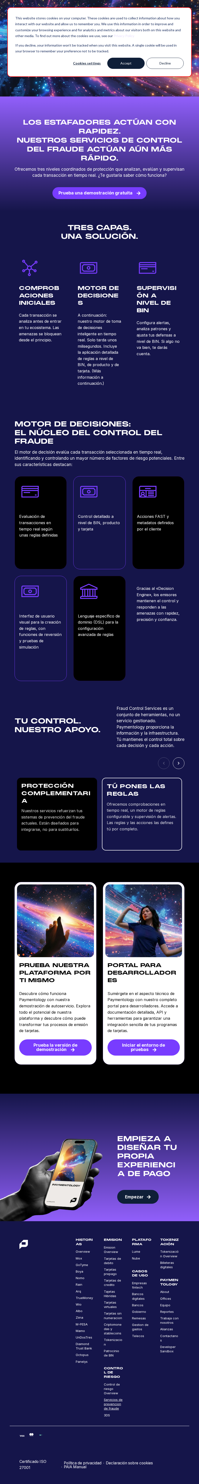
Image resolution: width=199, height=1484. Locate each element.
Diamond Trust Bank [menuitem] (84, 1346)
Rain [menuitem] (79, 1284)
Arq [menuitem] (78, 1291)
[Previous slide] (164, 763)
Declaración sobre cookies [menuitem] (129, 1463)
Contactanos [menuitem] (169, 1338)
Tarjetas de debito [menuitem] (112, 1261)
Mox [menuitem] (79, 1258)
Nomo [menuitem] (80, 1278)
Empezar (134, 1196)
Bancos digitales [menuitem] (138, 1296)
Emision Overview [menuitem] (111, 1249)
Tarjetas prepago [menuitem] (110, 1271)
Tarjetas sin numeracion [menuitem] (113, 1315)
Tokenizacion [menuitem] (113, 1342)
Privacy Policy (124, 36)
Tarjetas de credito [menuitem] (112, 1282)
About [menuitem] (164, 1292)
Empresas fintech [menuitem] (139, 1285)
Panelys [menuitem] (82, 1362)
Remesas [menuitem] (139, 1318)
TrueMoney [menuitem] (84, 1298)
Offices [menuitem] (165, 1298)
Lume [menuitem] (136, 1251)
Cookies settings (87, 63)
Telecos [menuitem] (138, 1336)
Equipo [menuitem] (165, 1305)
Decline (165, 63)
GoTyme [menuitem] (82, 1265)
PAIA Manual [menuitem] (75, 1467)
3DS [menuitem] (107, 1415)
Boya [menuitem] (79, 1271)
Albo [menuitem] (79, 1311)
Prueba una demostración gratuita (95, 192)
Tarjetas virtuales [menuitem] (110, 1304)
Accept (126, 63)
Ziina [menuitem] (79, 1317)
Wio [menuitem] (79, 1304)
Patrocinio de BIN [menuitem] (111, 1353)
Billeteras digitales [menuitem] (167, 1265)
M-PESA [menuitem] (82, 1324)
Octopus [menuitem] (82, 1355)
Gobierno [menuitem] (139, 1312)
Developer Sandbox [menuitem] (168, 1349)
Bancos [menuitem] (137, 1305)
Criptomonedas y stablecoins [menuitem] (113, 1329)
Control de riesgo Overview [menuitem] (112, 1388)
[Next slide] (178, 763)
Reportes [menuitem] (167, 1312)
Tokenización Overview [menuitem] (169, 1254)
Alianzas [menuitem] (166, 1329)
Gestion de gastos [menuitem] (140, 1327)
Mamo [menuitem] (80, 1331)
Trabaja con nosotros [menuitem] (169, 1320)
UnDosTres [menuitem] (84, 1337)
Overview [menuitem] (83, 1251)
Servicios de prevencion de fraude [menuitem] (113, 1404)
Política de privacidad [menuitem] (82, 1463)
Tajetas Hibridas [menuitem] (110, 1294)
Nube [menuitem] (136, 1258)
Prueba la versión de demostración (55, 1047)
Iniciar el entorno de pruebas (143, 1047)
